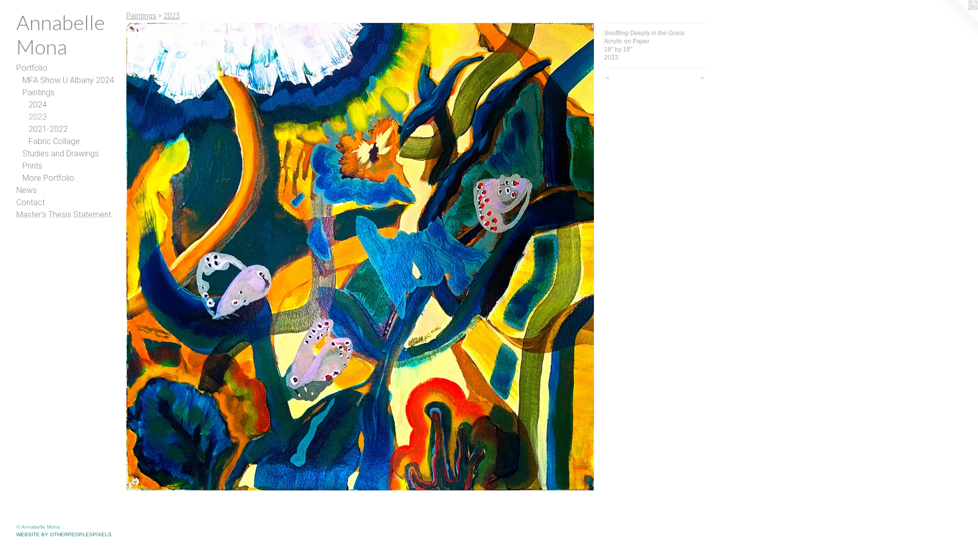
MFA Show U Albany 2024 (68, 80)
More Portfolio (48, 178)
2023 (38, 117)
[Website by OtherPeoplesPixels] (957, 20)
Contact (30, 202)
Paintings (38, 92)
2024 (38, 104)
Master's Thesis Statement (63, 214)
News (26, 190)
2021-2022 (48, 129)
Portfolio (31, 68)
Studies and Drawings (60, 153)
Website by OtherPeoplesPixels (64, 534)
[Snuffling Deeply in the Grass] (360, 256)
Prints (32, 166)
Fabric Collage (54, 141)
